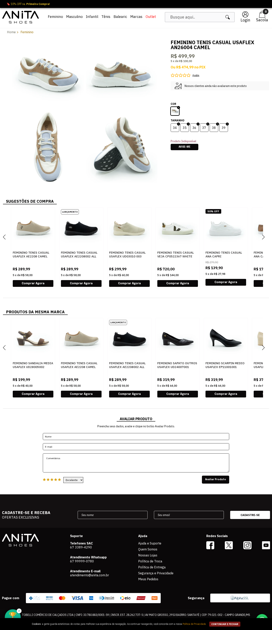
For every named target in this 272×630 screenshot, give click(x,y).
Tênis (105, 16)
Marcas (136, 16)
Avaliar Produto (215, 479)
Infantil (92, 16)
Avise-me (184, 147)
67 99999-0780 (82, 561)
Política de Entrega (152, 567)
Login (245, 20)
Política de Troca (150, 561)
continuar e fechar (224, 624)
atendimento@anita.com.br (89, 575)
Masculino (74, 16)
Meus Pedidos (148, 579)
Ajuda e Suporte (149, 543)
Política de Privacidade (194, 624)
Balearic (120, 16)
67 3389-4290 (81, 547)
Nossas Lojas (147, 555)
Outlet (151, 16)
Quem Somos (147, 549)
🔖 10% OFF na (136, 4)
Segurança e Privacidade (155, 573)
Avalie (195, 75)
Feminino (55, 16)
